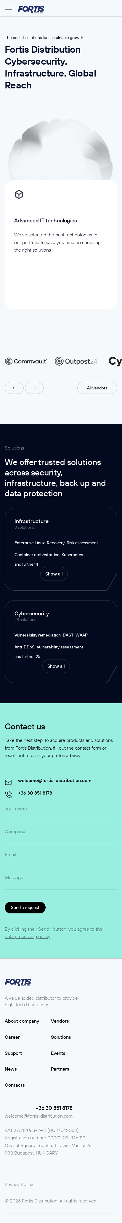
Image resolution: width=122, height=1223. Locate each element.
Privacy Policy (19, 1184)
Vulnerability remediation (38, 635)
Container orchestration (37, 554)
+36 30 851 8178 (54, 1108)
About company (22, 1021)
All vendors (97, 388)
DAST (68, 635)
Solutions (61, 1037)
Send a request (25, 907)
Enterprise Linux (30, 542)
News (11, 1069)
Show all (54, 574)
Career (12, 1037)
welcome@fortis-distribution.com (39, 1116)
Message (14, 877)
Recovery (56, 542)
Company (15, 831)
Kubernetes (72, 554)
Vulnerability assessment (60, 647)
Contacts (15, 1085)
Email (10, 854)
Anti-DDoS (25, 647)
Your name (16, 809)
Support (13, 1053)
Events (58, 1053)
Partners (60, 1069)
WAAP (82, 635)
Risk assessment (82, 542)
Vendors (60, 1021)
